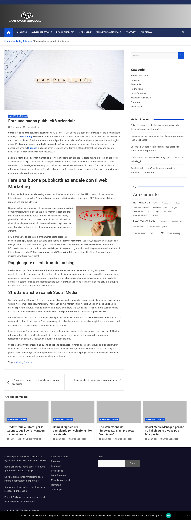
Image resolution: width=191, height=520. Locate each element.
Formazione (137, 89)
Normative (85, 32)
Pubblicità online (139, 234)
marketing (26, 136)
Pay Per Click (177, 222)
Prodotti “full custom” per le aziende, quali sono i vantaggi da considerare (26, 430)
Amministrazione (41, 32)
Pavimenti (163, 222)
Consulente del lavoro (140, 208)
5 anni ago (16, 127)
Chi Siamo (146, 32)
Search (181, 55)
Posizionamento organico (158, 227)
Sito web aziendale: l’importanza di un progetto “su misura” (116, 430)
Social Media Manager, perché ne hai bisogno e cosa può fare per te (164, 430)
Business (21, 32)
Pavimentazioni (144, 221)
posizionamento (138, 227)
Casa (178, 203)
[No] (187, 515)
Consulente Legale (160, 208)
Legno (157, 212)
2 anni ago (60, 439)
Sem (26, 362)
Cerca (101, 456)
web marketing (174, 234)
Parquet (155, 216)
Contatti (130, 32)
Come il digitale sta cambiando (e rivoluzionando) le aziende (72, 430)
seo (31, 362)
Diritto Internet (138, 212)
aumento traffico (145, 202)
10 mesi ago (15, 439)
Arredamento (146, 194)
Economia (136, 84)
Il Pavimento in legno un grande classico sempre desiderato (35, 382)
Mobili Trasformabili (140, 216)
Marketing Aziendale (108, 32)
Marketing (18, 362)
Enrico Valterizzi (33, 127)
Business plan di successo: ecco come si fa (95, 380)
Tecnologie (136, 106)
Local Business (65, 32)
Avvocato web (166, 203)
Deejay (174, 208)
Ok (168, 515)
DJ (149, 212)
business (32, 148)
